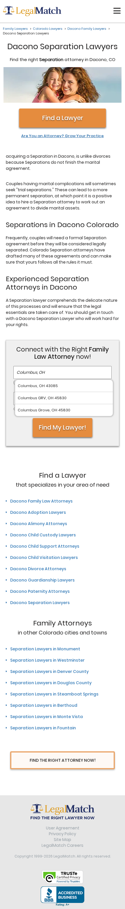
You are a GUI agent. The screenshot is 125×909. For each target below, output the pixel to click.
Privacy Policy (62, 834)
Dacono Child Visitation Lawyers (44, 557)
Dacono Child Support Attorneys (44, 546)
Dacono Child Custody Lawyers (43, 535)
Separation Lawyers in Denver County (49, 671)
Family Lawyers (15, 28)
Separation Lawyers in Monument (45, 649)
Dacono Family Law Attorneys (41, 501)
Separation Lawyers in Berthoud (43, 705)
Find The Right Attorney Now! (63, 760)
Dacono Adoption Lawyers (38, 512)
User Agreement (62, 828)
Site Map (62, 839)
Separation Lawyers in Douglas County (51, 683)
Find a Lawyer (62, 118)
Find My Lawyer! (62, 427)
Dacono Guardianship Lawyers (42, 580)
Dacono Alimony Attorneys (38, 524)
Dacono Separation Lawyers (40, 603)
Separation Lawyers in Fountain (43, 728)
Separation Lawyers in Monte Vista (46, 717)
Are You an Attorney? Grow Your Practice (62, 136)
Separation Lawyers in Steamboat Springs (54, 694)
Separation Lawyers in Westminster (47, 660)
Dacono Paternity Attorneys (40, 591)
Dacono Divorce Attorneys (38, 569)
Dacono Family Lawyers (86, 28)
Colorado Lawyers (47, 28)
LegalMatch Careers (62, 845)
